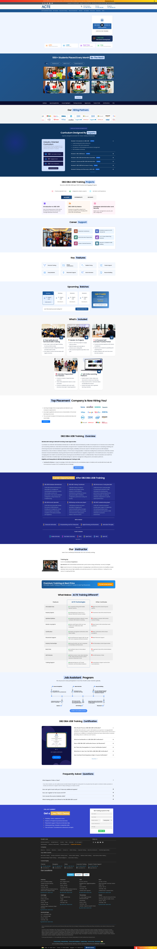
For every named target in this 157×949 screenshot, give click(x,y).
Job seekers (86, 10)
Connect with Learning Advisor (78, 710)
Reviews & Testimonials (54, 844)
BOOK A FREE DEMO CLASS (100, 304)
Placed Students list (73, 10)
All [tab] (46, 63)
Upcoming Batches (54, 103)
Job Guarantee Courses (46, 10)
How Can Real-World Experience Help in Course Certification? (90, 755)
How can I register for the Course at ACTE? (54, 793)
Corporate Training (63, 10)
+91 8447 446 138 (94, 866)
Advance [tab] (90, 197)
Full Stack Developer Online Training (48, 857)
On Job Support (78, 842)
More (103, 10)
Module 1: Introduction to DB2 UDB (82, 141)
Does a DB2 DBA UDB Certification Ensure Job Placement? (89, 743)
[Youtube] (50, 3)
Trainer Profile (96, 103)
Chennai (97, 6)
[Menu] (1, 10)
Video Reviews (44, 844)
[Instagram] (43, 3)
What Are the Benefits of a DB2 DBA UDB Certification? (88, 739)
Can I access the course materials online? (54, 796)
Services (48, 850)
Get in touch (56, 757)
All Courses (55, 10)
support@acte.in (93, 867)
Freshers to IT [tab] (55, 63)
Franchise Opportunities (104, 850)
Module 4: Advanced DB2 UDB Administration (85, 161)
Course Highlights (66, 103)
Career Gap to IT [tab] (78, 63)
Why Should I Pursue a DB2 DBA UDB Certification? (87, 728)
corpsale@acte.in (81, 867)
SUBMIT (100, 831)
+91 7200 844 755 (58, 866)
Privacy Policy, (57, 941)
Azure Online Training (72, 857)
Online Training (73, 850)
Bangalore (109, 6)
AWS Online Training (45, 855)
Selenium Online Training (86, 855)
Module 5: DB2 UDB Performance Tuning (84, 165)
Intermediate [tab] (78, 197)
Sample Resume (54, 842)
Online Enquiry (86, 6)
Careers (59, 850)
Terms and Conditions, (74, 941)
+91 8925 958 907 (82, 866)
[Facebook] (52, 3)
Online (86, 874)
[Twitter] (98, 842)
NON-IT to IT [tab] (66, 63)
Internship (71, 842)
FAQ (113, 103)
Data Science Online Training (99, 855)
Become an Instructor (92, 850)
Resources (92, 10)
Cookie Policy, (84, 941)
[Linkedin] (45, 3)
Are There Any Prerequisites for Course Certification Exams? (90, 747)
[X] (47, 3)
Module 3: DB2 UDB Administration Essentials (85, 157)
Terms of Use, (91, 941)
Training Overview (77, 103)
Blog (66, 842)
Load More (78, 97)
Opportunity (88, 103)
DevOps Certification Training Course (59, 855)
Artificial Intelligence (62, 857)
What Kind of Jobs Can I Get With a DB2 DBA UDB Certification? (91, 751)
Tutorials (62, 842)
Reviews (80, 10)
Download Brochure (53, 168)
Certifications (106, 103)
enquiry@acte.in (69, 867)
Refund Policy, (64, 941)
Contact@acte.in (46, 867)
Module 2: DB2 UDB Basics (80, 153)
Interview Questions (45, 842)
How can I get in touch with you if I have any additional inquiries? (60, 789)
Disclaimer (97, 941)
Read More (46, 421)
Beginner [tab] (66, 197)
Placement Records (109, 1)
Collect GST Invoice (76, 844)
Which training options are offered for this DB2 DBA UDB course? (60, 799)
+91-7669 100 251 (70, 866)
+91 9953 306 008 (46, 866)
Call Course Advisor (106, 584)
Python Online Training (74, 855)
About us (43, 850)
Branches (98, 10)
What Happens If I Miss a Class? (51, 780)
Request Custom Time (82, 309)
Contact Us (65, 850)
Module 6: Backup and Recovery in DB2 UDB (85, 169)
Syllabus (45, 103)
